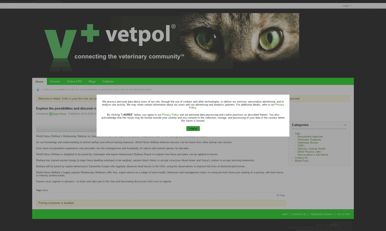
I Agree (193, 128)
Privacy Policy (170, 114)
